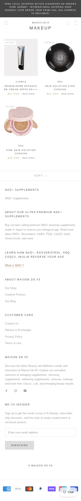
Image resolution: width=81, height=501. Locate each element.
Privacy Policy (13, 336)
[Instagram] (15, 390)
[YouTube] (25, 390)
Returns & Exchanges (18, 330)
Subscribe (19, 445)
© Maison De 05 (40, 465)
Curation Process (15, 294)
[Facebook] (6, 390)
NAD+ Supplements (17, 198)
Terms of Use (13, 343)
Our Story (11, 288)
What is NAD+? (14, 265)
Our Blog (10, 301)
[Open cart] (75, 22)
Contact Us (11, 323)
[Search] (68, 22)
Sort (39, 175)
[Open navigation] (6, 22)
